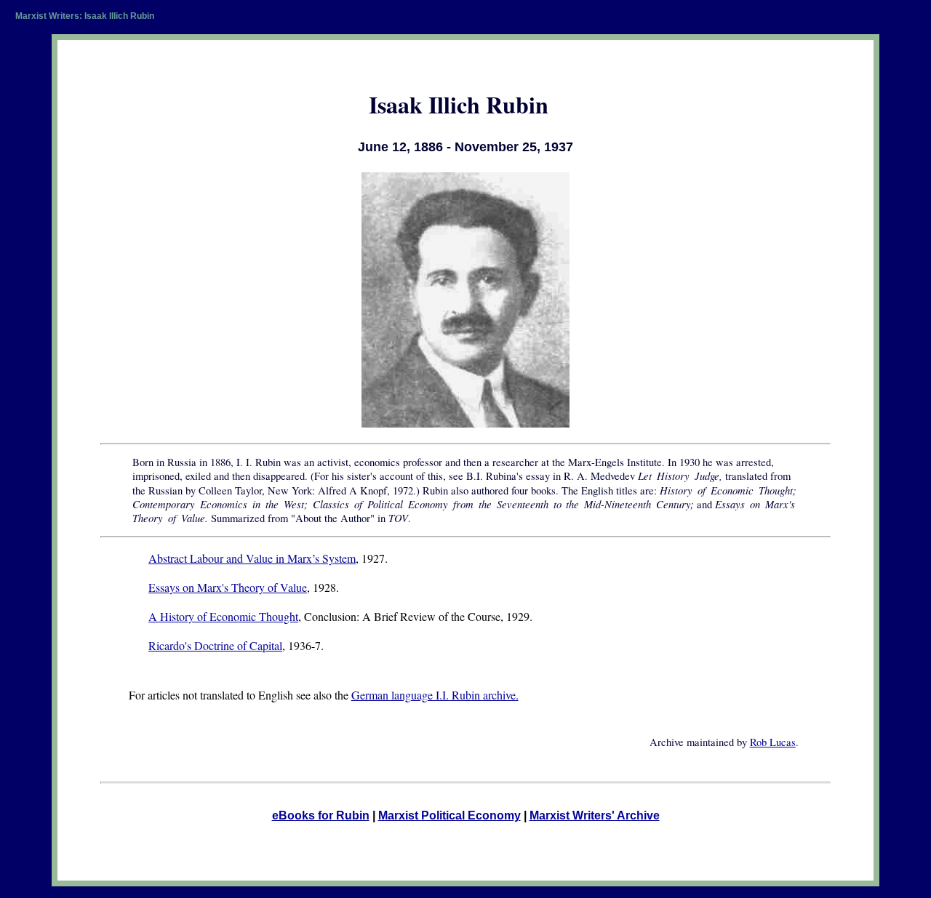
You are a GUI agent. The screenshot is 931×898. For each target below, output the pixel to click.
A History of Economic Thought (223, 616)
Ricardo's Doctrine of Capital (215, 645)
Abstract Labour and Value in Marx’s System (252, 558)
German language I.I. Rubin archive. (435, 694)
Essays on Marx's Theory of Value (227, 587)
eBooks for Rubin (320, 815)
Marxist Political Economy (449, 815)
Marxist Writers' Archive (595, 815)
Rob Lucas (773, 742)
